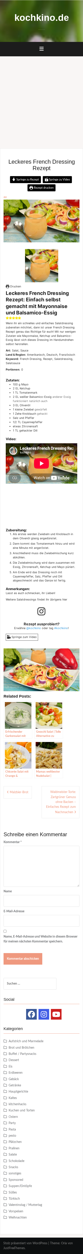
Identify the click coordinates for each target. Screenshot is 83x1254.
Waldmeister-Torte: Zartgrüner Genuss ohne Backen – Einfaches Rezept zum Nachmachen (61, 802)
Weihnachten (18, 1217)
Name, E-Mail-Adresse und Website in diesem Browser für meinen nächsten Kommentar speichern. (40, 939)
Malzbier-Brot (19, 792)
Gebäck (14, 1079)
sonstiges (15, 1173)
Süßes (13, 1192)
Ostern (13, 1117)
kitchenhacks (17, 1104)
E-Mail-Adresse (14, 911)
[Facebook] (31, 1014)
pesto (12, 1135)
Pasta (12, 1129)
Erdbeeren (16, 1072)
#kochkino (61, 628)
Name (8, 891)
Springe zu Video (59, 179)
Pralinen (14, 1148)
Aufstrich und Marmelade (26, 1041)
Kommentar (13, 842)
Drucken (15, 286)
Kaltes (13, 1098)
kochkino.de (41, 17)
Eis (10, 1066)
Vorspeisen (16, 1211)
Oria (64, 1243)
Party (12, 1123)
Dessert (14, 1060)
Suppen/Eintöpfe (20, 1186)
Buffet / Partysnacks (22, 1054)
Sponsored (16, 1179)
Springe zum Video (24, 637)
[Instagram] (44, 1014)
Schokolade (16, 1161)
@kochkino (33, 628)
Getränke (15, 1085)
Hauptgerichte (18, 1091)
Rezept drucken (43, 187)
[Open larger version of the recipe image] (41, 265)
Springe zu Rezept (27, 179)
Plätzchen (15, 1142)
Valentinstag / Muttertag (25, 1205)
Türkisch (14, 1198)
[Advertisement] (41, 100)
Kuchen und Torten (22, 1110)
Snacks (13, 1167)
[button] (7, 318)
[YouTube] (56, 1014)
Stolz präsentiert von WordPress (25, 1243)
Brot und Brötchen (21, 1047)
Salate (13, 1154)
